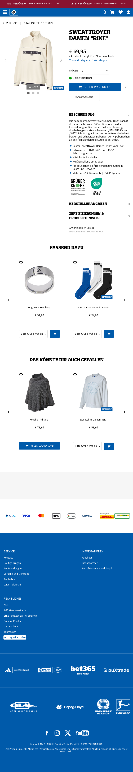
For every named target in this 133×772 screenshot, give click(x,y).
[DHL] (107, 516)
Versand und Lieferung (16, 574)
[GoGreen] (122, 516)
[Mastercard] (41, 516)
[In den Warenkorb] (55, 334)
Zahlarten (9, 579)
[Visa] (26, 516)
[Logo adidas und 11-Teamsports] (8, 671)
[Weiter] (61, 60)
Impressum (10, 632)
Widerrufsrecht (12, 585)
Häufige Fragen (12, 563)
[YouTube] (82, 733)
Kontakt (8, 558)
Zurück (11, 23)
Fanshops (87, 558)
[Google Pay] (71, 516)
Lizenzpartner (90, 563)
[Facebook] (47, 733)
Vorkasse (87, 516)
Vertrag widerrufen (15, 637)
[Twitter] (67, 733)
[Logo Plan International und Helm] (43, 671)
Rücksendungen (13, 568)
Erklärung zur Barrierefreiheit (20, 616)
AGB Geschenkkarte (15, 610)
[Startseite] (14, 12)
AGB (6, 605)
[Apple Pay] (56, 516)
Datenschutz (11, 626)
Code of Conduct (13, 621)
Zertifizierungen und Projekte (98, 568)
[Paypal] (11, 516)
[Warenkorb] (112, 12)
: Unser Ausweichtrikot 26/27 (34, 4)
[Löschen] (21, 263)
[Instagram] (57, 733)
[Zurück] (5, 60)
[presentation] (9, 299)
